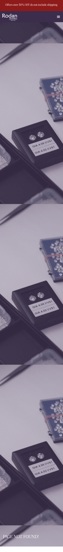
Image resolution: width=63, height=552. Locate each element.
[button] (58, 16)
